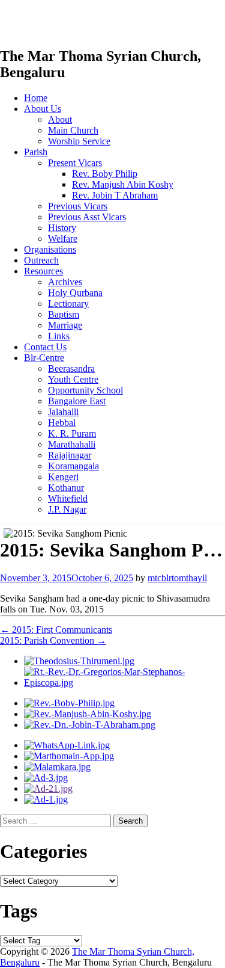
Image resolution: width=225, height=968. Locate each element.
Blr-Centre (44, 358)
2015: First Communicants (56, 629)
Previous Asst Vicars (87, 217)
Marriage (65, 325)
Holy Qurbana (75, 293)
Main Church (73, 130)
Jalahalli (63, 412)
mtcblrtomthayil (177, 578)
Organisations (50, 249)
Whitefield (68, 498)
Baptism (63, 314)
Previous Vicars (77, 206)
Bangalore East (77, 401)
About (60, 119)
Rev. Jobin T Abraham (115, 195)
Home (35, 98)
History (62, 228)
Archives (65, 282)
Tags (18, 911)
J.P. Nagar (67, 509)
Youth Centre (73, 379)
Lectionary (68, 303)
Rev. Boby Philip (104, 173)
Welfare (62, 238)
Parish (35, 152)
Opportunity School (85, 390)
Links (59, 336)
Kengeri (63, 477)
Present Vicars (75, 163)
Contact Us (45, 347)
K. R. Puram (72, 433)
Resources (43, 271)
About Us (42, 108)
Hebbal (62, 423)
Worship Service (79, 141)
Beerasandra (71, 368)
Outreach (41, 260)
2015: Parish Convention (53, 640)
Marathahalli (71, 444)
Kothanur (66, 487)
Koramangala (73, 466)
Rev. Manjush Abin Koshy (122, 184)
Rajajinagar (69, 455)
